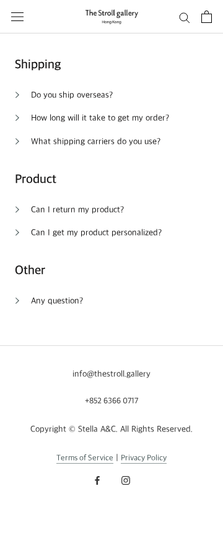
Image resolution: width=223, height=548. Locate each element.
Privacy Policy (144, 458)
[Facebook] (97, 479)
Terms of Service (84, 458)
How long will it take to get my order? (100, 118)
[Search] (184, 17)
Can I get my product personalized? (96, 233)
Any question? (57, 301)
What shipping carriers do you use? (95, 141)
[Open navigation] (17, 16)
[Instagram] (125, 479)
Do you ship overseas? (72, 95)
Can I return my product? (77, 210)
